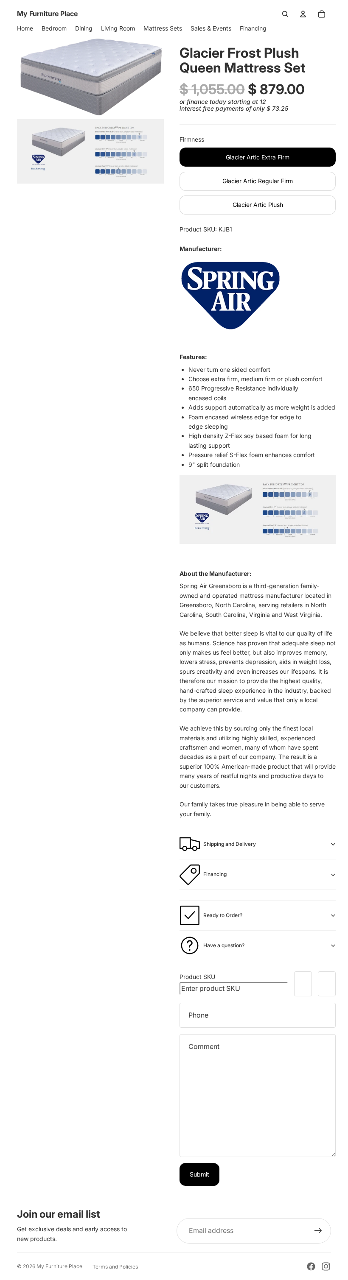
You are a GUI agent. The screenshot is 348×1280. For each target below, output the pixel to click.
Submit (199, 1174)
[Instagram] (326, 1266)
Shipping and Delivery (229, 844)
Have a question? (223, 945)
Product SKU (197, 976)
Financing (215, 874)
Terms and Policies (115, 1266)
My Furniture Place (59, 1266)
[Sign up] (318, 1231)
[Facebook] (311, 1266)
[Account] (303, 14)
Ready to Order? (222, 915)
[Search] (285, 14)
